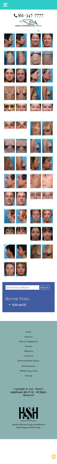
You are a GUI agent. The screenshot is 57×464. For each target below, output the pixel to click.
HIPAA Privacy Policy (29, 371)
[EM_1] (15, 128)
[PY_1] (41, 216)
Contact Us (28, 356)
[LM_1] (15, 146)
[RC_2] (41, 181)
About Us (29, 336)
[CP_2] (41, 58)
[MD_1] (15, 252)
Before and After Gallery (28, 360)
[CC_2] (41, 41)
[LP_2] (41, 252)
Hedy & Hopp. (34, 427)
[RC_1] (15, 199)
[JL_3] (15, 111)
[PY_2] (15, 216)
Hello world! (19, 304)
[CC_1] (15, 41)
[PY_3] (41, 199)
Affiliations (28, 351)
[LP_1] (15, 164)
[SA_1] (15, 269)
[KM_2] (41, 93)
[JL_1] (15, 76)
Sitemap (28, 375)
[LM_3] (41, 146)
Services (28, 346)
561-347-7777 (30, 15)
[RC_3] (15, 181)
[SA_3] (41, 164)
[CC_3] (41, 111)
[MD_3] (15, 234)
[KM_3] (41, 128)
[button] (53, 456)
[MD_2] (41, 234)
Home (28, 332)
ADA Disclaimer (28, 366)
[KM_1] (15, 93)
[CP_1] (15, 58)
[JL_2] (41, 76)
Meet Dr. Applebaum (28, 341)
